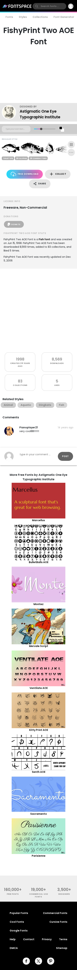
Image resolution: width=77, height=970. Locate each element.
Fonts (9, 17)
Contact (28, 939)
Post (65, 456)
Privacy (47, 939)
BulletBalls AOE (38, 562)
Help (13, 939)
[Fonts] (17, 6)
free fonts (13, 894)
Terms (63, 939)
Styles (23, 17)
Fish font (44, 239)
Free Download (28, 173)
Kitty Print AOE (38, 730)
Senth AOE (38, 772)
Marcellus (38, 520)
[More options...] (71, 152)
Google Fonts (19, 930)
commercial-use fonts (38, 895)
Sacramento (38, 814)
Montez (38, 604)
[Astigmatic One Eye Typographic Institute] (11, 112)
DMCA (14, 948)
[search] (49, 6)
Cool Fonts (17, 922)
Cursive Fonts (58, 922)
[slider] (41, 129)
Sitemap (61, 948)
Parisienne (38, 856)
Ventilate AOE (39, 688)
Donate (15, 224)
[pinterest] (50, 961)
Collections (40, 17)
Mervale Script (38, 646)
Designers (64, 894)
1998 (20, 359)
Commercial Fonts (55, 913)
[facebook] (26, 961)
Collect (60, 173)
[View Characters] (71, 144)
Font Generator (64, 17)
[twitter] (38, 961)
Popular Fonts (19, 913)
